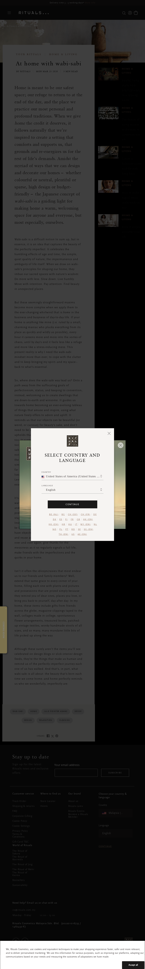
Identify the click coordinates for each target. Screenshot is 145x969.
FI (66, 519)
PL (60, 529)
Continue (72, 504)
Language (47, 485)
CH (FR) (85, 514)
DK (54, 519)
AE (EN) (82, 534)
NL (95, 524)
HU (70, 524)
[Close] (109, 433)
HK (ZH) (54, 524)
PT (66, 529)
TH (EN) (63, 534)
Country (46, 472)
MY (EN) (85, 524)
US (73, 534)
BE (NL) (54, 514)
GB (78, 519)
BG (63, 514)
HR (63, 524)
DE (95, 514)
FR (72, 519)
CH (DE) (73, 514)
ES (60, 519)
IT (76, 524)
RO (73, 529)
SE (79, 529)
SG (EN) (88, 529)
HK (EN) (88, 519)
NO (54, 529)
